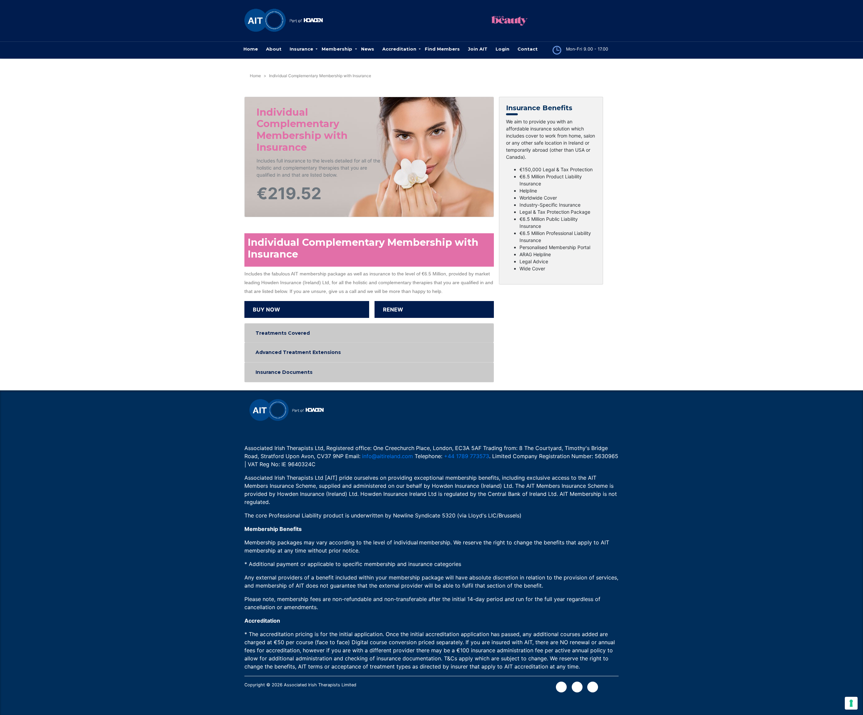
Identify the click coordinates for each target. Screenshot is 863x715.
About (273, 49)
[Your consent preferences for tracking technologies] (851, 703)
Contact (527, 49)
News (367, 49)
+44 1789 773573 (466, 456)
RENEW (393, 309)
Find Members (442, 49)
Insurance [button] (302, 49)
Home (250, 49)
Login (502, 49)
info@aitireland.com (387, 456)
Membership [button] (338, 49)
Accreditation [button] (400, 49)
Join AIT (477, 49)
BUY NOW (266, 309)
